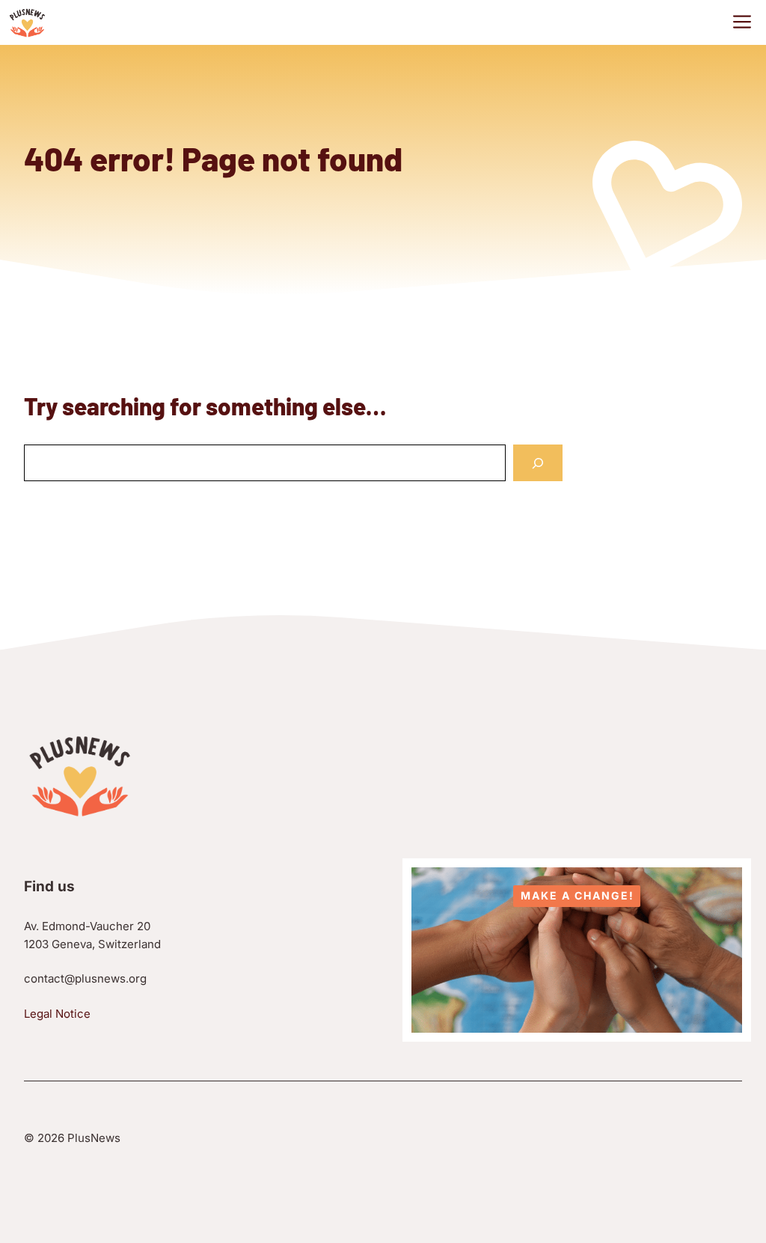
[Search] (538, 463)
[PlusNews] (27, 22)
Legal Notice (57, 1014)
